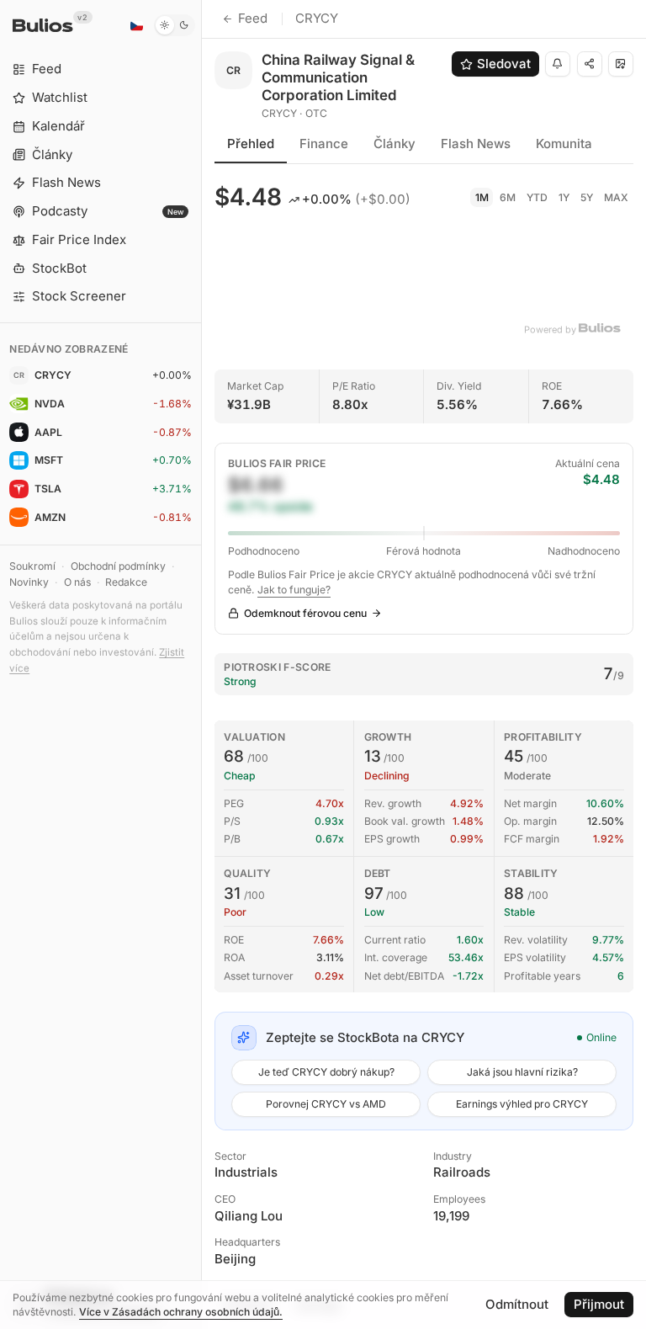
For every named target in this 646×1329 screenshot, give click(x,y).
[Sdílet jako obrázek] (620, 64)
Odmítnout (516, 1304)
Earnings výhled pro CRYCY (522, 1104)
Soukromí (32, 566)
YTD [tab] (537, 197)
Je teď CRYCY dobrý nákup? (326, 1072)
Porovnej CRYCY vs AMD (326, 1104)
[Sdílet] (589, 64)
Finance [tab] (323, 144)
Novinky (29, 582)
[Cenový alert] (557, 64)
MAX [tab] (616, 197)
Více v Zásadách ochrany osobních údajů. (181, 1311)
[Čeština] (136, 25)
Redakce (126, 582)
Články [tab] (394, 144)
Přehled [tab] (250, 144)
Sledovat (504, 64)
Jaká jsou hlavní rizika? (522, 1072)
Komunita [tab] (564, 144)
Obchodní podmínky (118, 566)
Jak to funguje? (294, 589)
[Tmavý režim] (174, 25)
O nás (77, 582)
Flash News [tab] (476, 144)
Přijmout (599, 1304)
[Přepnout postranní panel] (201, 664)
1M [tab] (482, 197)
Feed (252, 18)
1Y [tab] (564, 197)
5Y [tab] (586, 197)
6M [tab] (508, 197)
